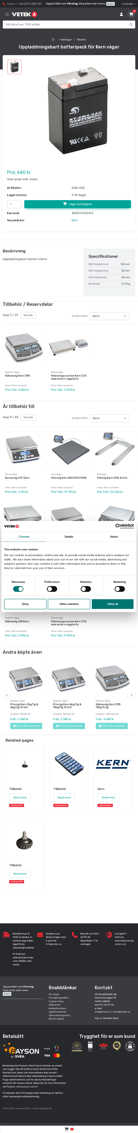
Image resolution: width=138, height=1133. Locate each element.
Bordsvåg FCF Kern (17, 477)
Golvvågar (56, 474)
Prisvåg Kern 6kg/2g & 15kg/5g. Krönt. (67, 706)
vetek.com (120, 944)
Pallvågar (102, 474)
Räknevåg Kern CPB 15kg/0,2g (108, 706)
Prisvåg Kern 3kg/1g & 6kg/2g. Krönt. (24, 706)
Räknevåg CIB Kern (17, 621)
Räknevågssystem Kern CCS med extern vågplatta (68, 377)
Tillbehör (81, 39)
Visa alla (28, 315)
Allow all (112, 603)
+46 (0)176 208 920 (30, 3)
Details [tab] (69, 536)
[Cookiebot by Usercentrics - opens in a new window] (118, 526)
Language (127, 3)
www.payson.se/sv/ (27, 1086)
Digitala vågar (12, 372)
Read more (20, 797)
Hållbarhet (54, 1004)
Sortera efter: (80, 316)
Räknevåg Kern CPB (17, 375)
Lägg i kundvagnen (80, 204)
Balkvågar (66, 39)
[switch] (52, 589)
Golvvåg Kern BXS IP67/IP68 (68, 477)
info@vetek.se (54, 944)
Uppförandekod (57, 1011)
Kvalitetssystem (57, 1008)
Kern (75, 220)
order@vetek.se (121, 1011)
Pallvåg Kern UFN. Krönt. (112, 477)
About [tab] (114, 536)
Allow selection (69, 603)
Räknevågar (57, 372)
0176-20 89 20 (106, 1004)
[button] (130, 1046)
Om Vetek (54, 994)
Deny (25, 603)
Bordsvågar (11, 474)
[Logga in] (121, 14)
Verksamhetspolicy (59, 1015)
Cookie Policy (56, 1001)
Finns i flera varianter (28, 725)
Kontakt (103, 987)
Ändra (110, 4)
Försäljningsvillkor (59, 997)
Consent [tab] (24, 536)
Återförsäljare (56, 1018)
